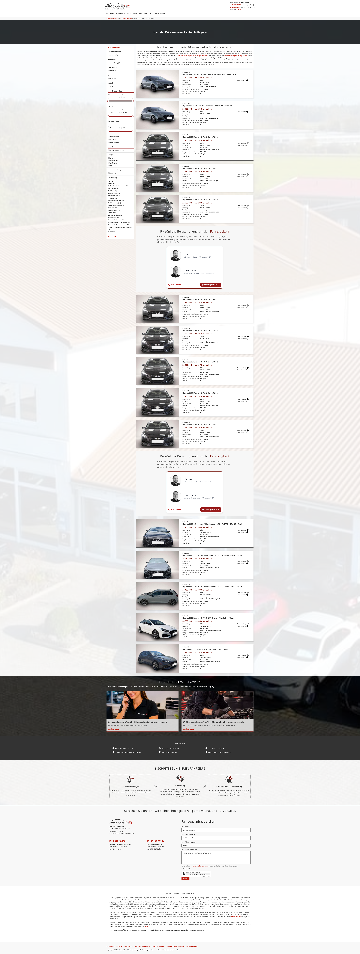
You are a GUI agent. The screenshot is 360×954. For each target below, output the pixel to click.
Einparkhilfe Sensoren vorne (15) (118, 225)
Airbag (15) (111, 183)
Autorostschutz (145, 13)
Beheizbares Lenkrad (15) (116, 200)
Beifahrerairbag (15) (114, 203)
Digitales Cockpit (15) (115, 215)
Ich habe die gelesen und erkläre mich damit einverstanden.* (211, 866)
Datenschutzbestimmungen (200, 866)
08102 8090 (235, 7)
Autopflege (131, 13)
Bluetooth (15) (112, 208)
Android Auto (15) (114, 193)
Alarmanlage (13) (113, 188)
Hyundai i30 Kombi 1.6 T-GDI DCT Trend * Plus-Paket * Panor (208, 618)
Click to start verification (198, 874)
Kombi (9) (113, 140)
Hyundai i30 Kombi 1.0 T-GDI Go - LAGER (200, 137)
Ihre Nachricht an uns (189, 850)
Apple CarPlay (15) (114, 196)
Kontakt (181, 946)
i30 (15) (110, 86)
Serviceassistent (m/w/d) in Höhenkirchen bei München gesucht (137, 722)
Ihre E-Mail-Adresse (189, 834)
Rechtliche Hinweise (142, 946)
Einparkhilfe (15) (113, 217)
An (122, 94)
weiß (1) (113, 165)
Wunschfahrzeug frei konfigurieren (235, 56)
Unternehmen (160, 13)
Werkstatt (120, 13)
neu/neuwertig (113, 55)
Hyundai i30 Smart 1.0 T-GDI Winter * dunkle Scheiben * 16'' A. (209, 74)
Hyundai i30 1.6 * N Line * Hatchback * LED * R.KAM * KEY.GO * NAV (212, 524)
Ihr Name (185, 827)
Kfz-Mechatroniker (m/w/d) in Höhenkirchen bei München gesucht (213, 722)
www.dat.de (236, 917)
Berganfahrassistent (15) (116, 205)
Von (109, 94)
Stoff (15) (113, 173)
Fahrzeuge (110, 13)
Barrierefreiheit (192, 946)
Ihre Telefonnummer (189, 842)
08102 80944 (236, 5)
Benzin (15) (113, 71)
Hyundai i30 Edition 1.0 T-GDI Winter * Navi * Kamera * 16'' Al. (209, 105)
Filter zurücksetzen (114, 47)
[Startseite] (117, 7)
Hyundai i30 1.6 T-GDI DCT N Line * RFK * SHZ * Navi (205, 649)
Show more (111, 232)
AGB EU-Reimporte (158, 946)
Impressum (110, 946)
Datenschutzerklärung (124, 946)
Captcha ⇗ (206, 876)
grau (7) (112, 158)
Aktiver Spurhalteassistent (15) (118, 186)
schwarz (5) (114, 160)
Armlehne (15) (112, 198)
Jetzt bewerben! (113, 729)
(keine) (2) (113, 163)
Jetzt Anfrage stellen (209, 285)
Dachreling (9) (112, 213)
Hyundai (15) (112, 78)
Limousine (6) (114, 142)
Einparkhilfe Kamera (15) (116, 220)
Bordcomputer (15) (114, 210)
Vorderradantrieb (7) (117, 150)
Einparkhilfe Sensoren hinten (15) (119, 222)
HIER (146, 927)
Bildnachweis (172, 946)
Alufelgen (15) (112, 191)
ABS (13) (110, 181)
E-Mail (239, 10)
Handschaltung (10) (114, 63)
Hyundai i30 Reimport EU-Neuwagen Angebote (193, 56)
